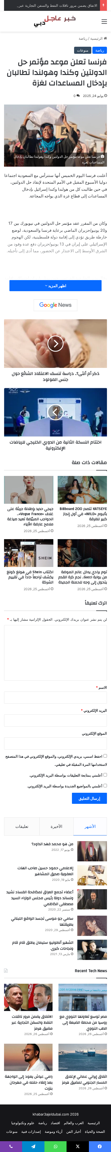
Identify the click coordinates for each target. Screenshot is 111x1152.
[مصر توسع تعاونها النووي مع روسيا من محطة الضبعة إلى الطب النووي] (82, 997)
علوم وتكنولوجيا (22, 1123)
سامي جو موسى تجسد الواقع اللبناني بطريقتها (42, 921)
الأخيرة (56, 826)
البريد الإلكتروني (94, 710)
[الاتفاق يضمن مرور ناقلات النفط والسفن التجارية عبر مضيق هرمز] (28, 997)
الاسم (101, 687)
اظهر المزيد (56, 285)
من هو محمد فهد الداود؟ (52, 844)
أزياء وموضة (54, 1131)
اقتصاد (55, 1123)
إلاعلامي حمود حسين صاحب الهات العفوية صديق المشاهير (45, 871)
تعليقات (21, 826)
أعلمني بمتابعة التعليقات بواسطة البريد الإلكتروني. (65, 775)
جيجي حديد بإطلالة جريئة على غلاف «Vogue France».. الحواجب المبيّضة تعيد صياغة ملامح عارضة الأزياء (30, 516)
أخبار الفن (73, 1131)
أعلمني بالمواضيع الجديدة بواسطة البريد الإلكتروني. (64, 786)
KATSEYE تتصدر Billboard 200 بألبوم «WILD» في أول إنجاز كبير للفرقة (83, 514)
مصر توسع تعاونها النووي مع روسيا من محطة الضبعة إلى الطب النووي (83, 1022)
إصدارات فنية (31, 1131)
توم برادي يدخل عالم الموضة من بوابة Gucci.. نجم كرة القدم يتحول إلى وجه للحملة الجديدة (82, 577)
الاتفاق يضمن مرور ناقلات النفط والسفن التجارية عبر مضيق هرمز (48, 5)
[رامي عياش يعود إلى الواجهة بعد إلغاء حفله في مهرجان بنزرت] (28, 1057)
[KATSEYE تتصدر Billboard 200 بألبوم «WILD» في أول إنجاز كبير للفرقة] (82, 490)
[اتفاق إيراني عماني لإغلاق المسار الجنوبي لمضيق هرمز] (82, 1057)
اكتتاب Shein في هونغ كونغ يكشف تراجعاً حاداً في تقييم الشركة (30, 577)
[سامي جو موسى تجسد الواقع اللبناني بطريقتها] (92, 926)
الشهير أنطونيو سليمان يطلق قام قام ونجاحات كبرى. (42, 945)
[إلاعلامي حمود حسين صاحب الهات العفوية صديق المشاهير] (92, 875)
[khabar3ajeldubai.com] (55, 21)
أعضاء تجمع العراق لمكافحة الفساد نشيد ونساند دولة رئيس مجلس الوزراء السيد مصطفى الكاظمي (39, 898)
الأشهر (90, 826)
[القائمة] (104, 23)
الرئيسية (97, 38)
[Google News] (55, 305)
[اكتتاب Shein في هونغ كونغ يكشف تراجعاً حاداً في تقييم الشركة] (28, 553)
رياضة (83, 38)
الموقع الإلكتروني (94, 733)
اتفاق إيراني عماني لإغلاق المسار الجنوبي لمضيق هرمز (84, 1079)
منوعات (82, 50)
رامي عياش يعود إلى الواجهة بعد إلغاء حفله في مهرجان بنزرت (29, 1082)
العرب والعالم (74, 1123)
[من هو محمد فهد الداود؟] (92, 851)
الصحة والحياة (95, 1131)
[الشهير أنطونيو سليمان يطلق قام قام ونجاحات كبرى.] (92, 950)
